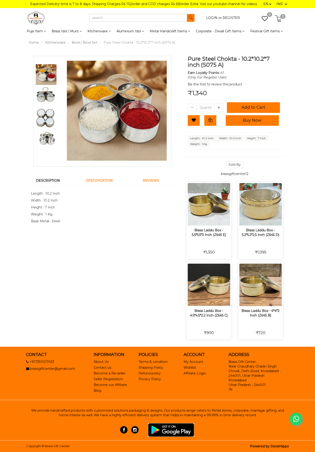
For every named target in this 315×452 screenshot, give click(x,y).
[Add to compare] (214, 219)
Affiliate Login (195, 373)
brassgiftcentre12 (234, 174)
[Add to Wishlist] (194, 120)
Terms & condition (153, 362)
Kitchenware (55, 42)
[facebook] (124, 430)
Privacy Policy (150, 379)
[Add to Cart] (193, 219)
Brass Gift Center (57, 446)
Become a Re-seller (109, 373)
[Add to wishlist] (203, 219)
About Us (101, 362)
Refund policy (150, 373)
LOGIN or (214, 18)
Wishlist (190, 367)
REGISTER (231, 18)
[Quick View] (225, 219)
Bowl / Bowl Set (84, 42)
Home (34, 42)
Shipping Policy (151, 367)
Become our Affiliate (110, 385)
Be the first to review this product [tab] (215, 84)
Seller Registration (108, 379)
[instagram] (135, 430)
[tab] (51, 180)
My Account (193, 362)
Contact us (102, 367)
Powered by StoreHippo (269, 446)
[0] (262, 20)
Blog (97, 391)
